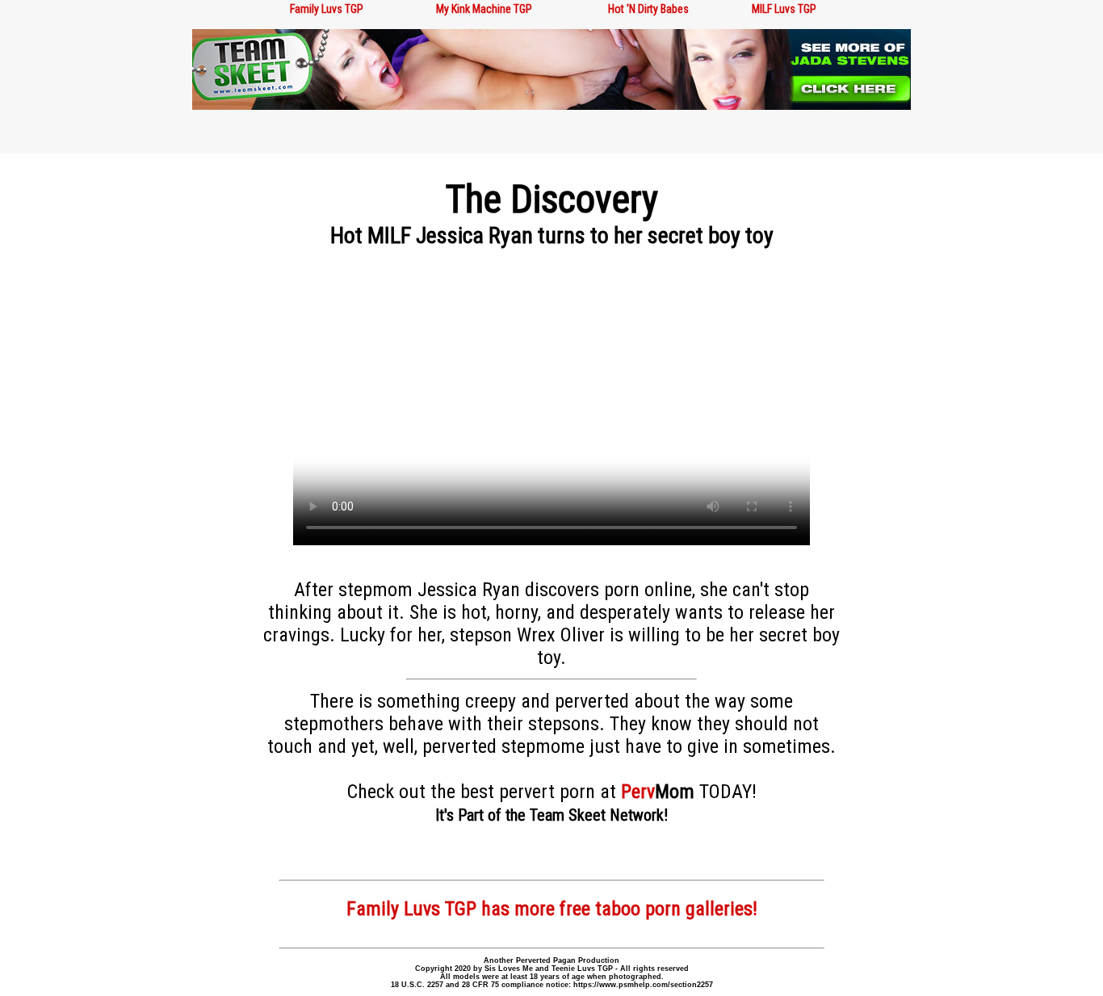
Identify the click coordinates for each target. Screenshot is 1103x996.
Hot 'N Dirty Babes (648, 8)
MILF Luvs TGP (784, 8)
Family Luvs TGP (326, 8)
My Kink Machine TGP (484, 8)
